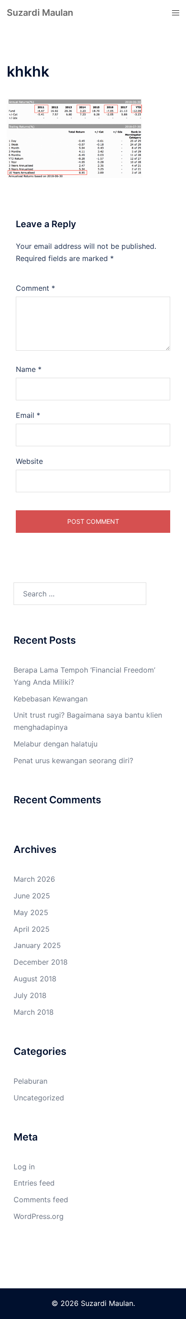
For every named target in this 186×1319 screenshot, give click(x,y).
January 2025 (37, 945)
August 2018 (35, 978)
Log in (24, 1166)
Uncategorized (39, 1097)
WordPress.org (39, 1216)
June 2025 (32, 895)
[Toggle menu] (175, 13)
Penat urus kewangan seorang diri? (73, 760)
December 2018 (41, 961)
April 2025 (32, 929)
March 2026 (34, 879)
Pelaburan (30, 1080)
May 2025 (31, 912)
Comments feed (41, 1199)
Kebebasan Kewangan (51, 698)
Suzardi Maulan (40, 12)
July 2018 (30, 995)
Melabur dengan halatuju (56, 743)
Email (28, 415)
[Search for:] (80, 593)
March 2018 (34, 1012)
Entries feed (34, 1182)
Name (29, 369)
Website (29, 461)
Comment (35, 288)
